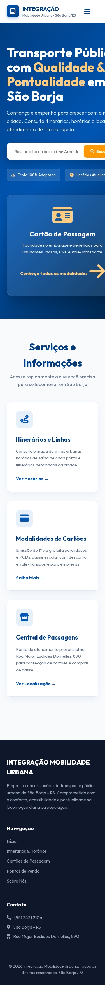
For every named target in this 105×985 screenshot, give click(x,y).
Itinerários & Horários (27, 851)
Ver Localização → (36, 683)
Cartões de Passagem (28, 861)
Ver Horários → (32, 478)
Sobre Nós (17, 881)
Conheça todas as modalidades (54, 273)
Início (12, 841)
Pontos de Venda (23, 871)
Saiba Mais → (30, 577)
